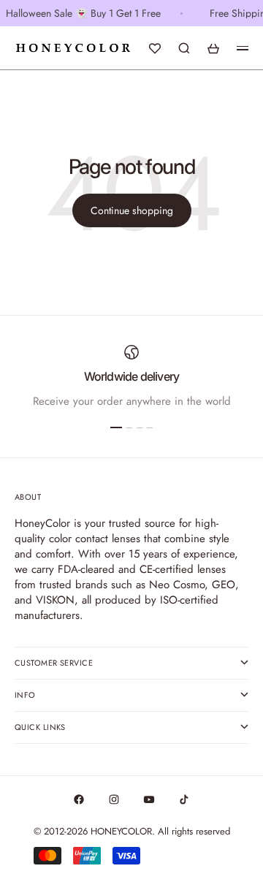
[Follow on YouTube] (149, 799)
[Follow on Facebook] (79, 799)
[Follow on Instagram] (114, 799)
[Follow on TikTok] (184, 799)
